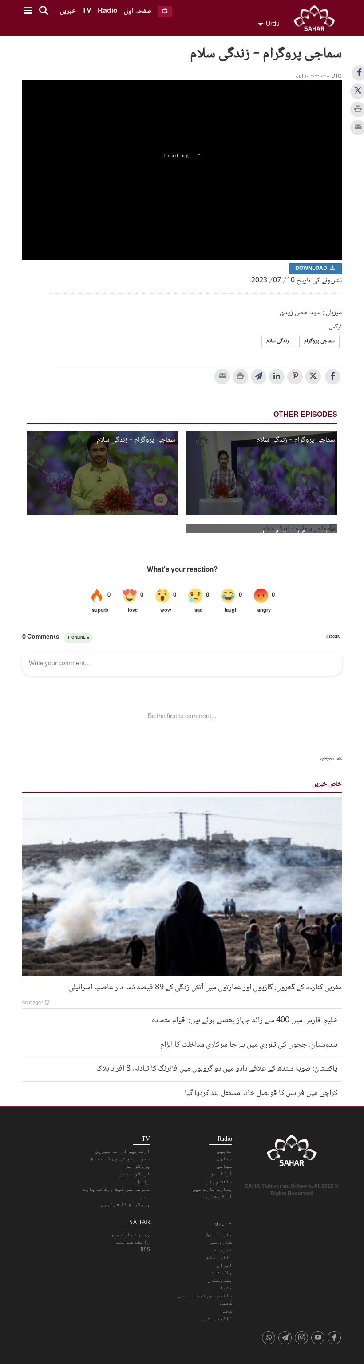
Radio (108, 11)
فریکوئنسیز (134, 1173)
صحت (227, 1311)
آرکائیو (221, 1173)
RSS (145, 1249)
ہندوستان (219, 1280)
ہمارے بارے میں (212, 1189)
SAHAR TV (291, 1153)
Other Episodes (305, 415)
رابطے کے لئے (133, 1242)
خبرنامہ (221, 1249)
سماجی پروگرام (319, 341)
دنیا (226, 1288)
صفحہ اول (138, 11)
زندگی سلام (277, 341)
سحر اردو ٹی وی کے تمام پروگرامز (120, 1162)
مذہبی (224, 1151)
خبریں (68, 11)
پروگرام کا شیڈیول (125, 1204)
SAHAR (317, 20)
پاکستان (221, 1272)
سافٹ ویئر (219, 1181)
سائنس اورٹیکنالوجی (205, 1295)
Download (311, 268)
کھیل (226, 1303)
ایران (224, 1265)
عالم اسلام (219, 1257)
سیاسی (224, 1166)
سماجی (224, 1158)
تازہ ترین (219, 1234)
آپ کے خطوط (218, 1197)
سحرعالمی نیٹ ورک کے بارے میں (116, 1193)
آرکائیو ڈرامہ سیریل (122, 1151)
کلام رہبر (220, 1242)
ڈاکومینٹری (216, 1318)
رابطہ (142, 1181)
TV (86, 11)
